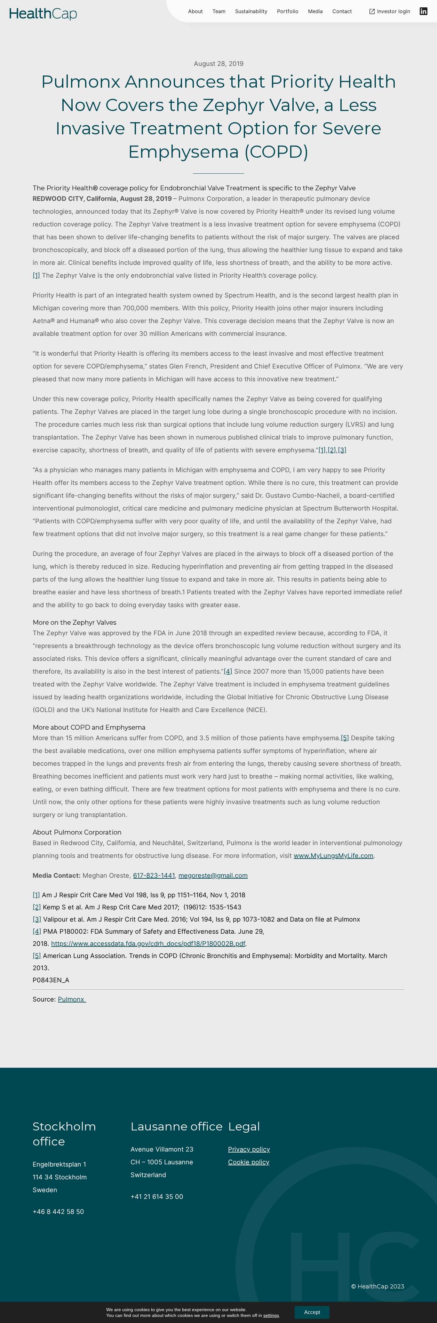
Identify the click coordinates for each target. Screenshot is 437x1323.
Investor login (393, 11)
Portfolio (287, 11)
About (195, 11)
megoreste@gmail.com (213, 875)
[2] (332, 450)
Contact (342, 11)
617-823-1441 (154, 875)
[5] (345, 738)
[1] (36, 275)
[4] (228, 671)
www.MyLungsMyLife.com (333, 856)
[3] (342, 450)
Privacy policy (249, 1149)
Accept (312, 1312)
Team (219, 11)
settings (271, 1315)
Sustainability (251, 11)
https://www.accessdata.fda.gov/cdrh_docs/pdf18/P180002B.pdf (148, 943)
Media (315, 11)
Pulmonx (72, 999)
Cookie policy (248, 1162)
